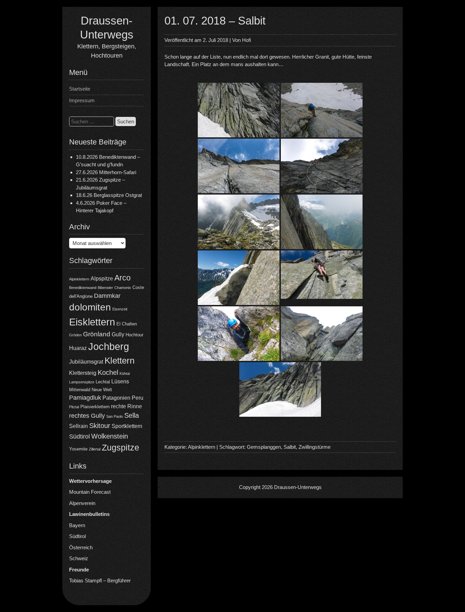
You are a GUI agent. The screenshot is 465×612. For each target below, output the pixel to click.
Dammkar (107, 295)
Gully (118, 334)
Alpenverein (82, 503)
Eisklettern (92, 321)
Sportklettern (127, 426)
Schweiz (78, 558)
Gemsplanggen (264, 447)
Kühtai (124, 373)
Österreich (81, 547)
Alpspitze (102, 278)
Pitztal (74, 407)
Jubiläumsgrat (86, 362)
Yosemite (78, 449)
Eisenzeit (119, 309)
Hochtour (134, 334)
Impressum (82, 100)
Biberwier (105, 288)
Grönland (96, 334)
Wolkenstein (109, 436)
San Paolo (114, 416)
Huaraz (78, 348)
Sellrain (78, 426)
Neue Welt (102, 389)
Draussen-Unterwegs (298, 487)
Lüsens (120, 381)
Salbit (290, 447)
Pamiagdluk (85, 397)
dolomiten (90, 307)
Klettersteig (82, 373)
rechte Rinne (126, 406)
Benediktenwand (82, 288)
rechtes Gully (87, 415)
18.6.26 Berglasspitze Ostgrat (109, 195)
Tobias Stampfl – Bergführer (100, 580)
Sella (131, 415)
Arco (122, 277)
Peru (137, 398)
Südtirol (79, 436)
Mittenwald (79, 389)
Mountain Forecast (90, 492)
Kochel (108, 372)
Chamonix (122, 288)
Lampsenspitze (81, 382)
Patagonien (116, 398)
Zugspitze (120, 447)
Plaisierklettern (95, 406)
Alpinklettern (79, 279)
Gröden (75, 335)
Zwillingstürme (315, 447)
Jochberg (108, 346)
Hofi (246, 40)
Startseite (79, 89)
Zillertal (94, 449)
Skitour (99, 425)
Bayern (77, 525)
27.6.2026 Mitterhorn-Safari (106, 172)
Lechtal (103, 381)
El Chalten (126, 323)
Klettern (119, 360)
